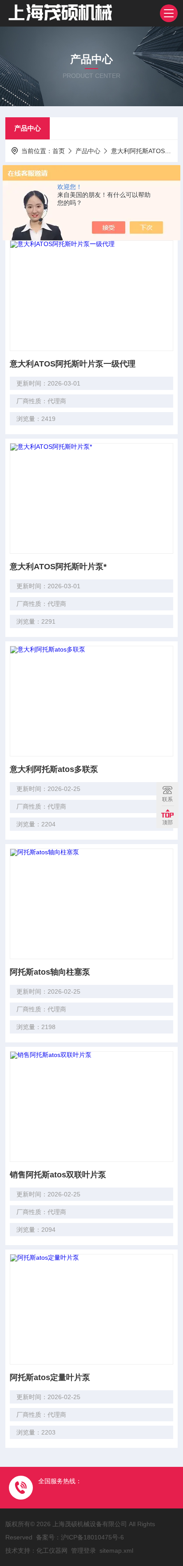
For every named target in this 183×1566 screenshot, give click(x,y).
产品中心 (27, 128)
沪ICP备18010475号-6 (92, 1537)
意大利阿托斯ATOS (138, 150)
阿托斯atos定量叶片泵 (50, 1377)
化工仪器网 (52, 1550)
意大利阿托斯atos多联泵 (54, 769)
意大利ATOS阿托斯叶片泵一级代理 (72, 363)
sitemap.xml (116, 1550)
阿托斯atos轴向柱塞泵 (50, 972)
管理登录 (83, 1550)
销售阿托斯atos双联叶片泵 (58, 1174)
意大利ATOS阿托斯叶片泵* (58, 566)
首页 (58, 150)
